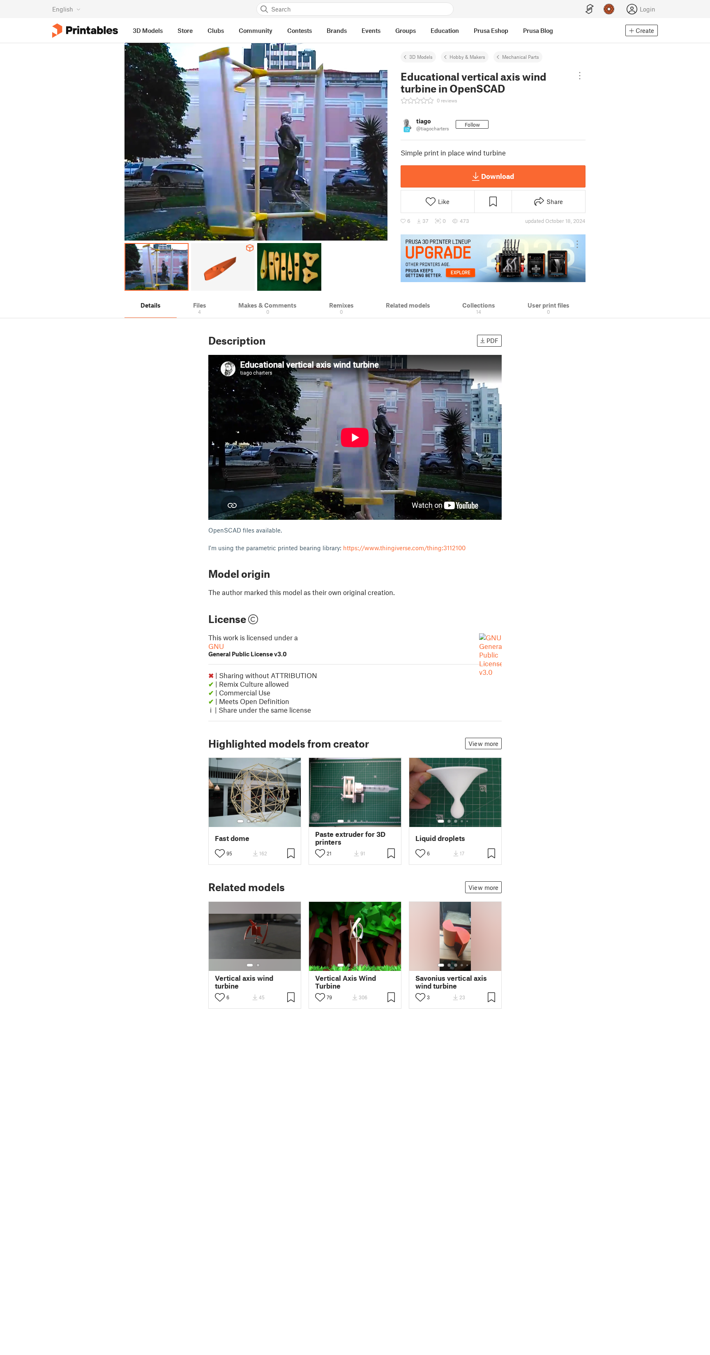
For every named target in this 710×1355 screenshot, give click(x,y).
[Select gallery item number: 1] (240, 821)
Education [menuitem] (445, 30)
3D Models (421, 57)
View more (483, 743)
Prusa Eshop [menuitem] (491, 30)
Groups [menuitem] (405, 30)
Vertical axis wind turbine (244, 982)
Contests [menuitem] (299, 30)
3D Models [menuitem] (148, 30)
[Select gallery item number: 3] (255, 821)
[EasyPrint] (589, 9)
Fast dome (232, 838)
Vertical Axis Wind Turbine (345, 982)
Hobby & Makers (467, 57)
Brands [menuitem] (337, 30)
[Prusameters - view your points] (609, 9)
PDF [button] (492, 340)
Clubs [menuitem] (215, 30)
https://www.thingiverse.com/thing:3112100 (404, 547)
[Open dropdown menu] (580, 76)
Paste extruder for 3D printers (350, 838)
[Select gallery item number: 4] (261, 821)
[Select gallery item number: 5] (267, 821)
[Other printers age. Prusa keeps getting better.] (493, 258)
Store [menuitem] (185, 30)
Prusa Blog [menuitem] (538, 30)
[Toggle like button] (220, 853)
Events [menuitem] (371, 30)
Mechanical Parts (520, 57)
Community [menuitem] (255, 30)
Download (497, 176)
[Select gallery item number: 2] (248, 821)
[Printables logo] (85, 30)
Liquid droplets (440, 838)
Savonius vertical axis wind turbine (451, 982)
